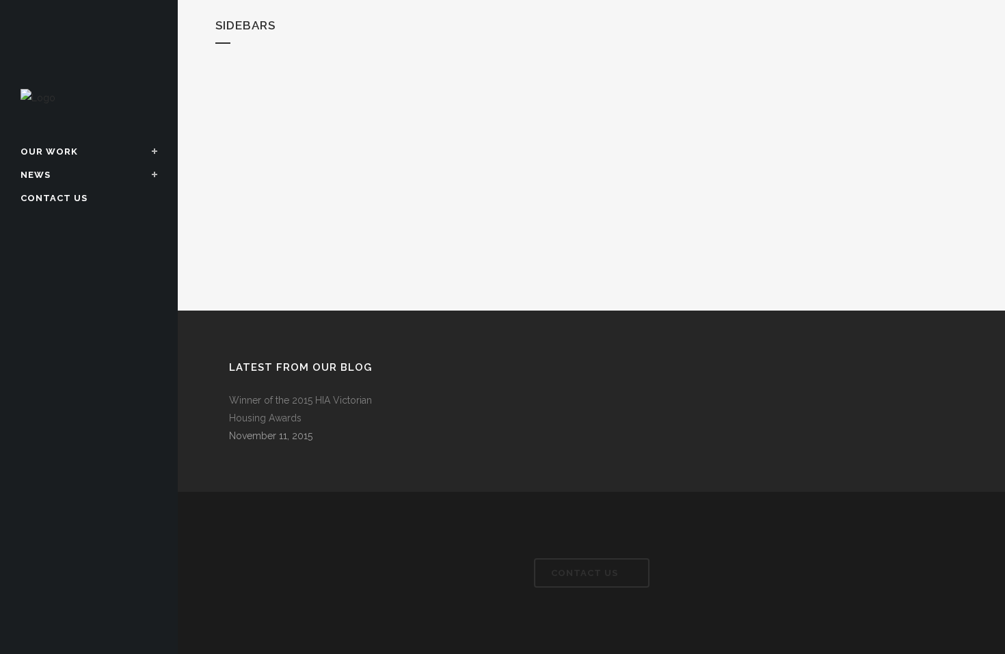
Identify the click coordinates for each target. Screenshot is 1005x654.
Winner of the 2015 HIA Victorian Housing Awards (300, 409)
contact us (584, 573)
